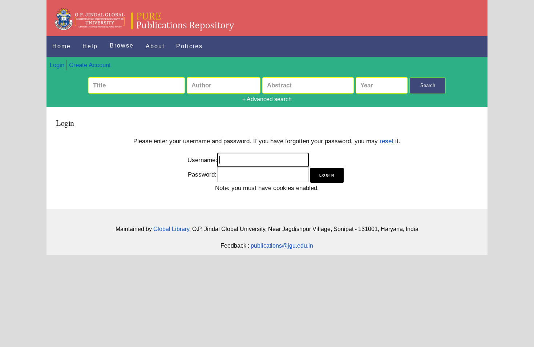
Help (90, 46)
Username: (202, 160)
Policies (189, 46)
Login (57, 65)
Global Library (171, 229)
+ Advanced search (267, 99)
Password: (202, 174)
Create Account (90, 65)
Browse (122, 45)
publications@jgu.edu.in (282, 246)
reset (386, 141)
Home (61, 46)
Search (427, 85)
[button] (327, 175)
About (155, 46)
